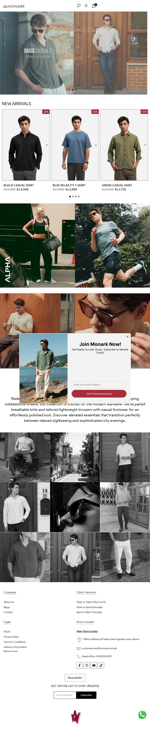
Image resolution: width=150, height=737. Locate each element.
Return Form (11, 651)
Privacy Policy (11, 636)
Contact (8, 612)
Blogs (7, 607)
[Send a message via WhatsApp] (142, 715)
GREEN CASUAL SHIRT (117, 185)
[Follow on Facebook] (79, 665)
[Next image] (46, 145)
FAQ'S (7, 631)
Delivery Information (15, 647)
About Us (9, 602)
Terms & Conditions (15, 642)
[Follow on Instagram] (87, 665)
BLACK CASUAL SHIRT (19, 185)
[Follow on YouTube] (94, 665)
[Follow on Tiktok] (101, 665)
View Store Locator (87, 631)
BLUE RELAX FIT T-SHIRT (69, 185)
